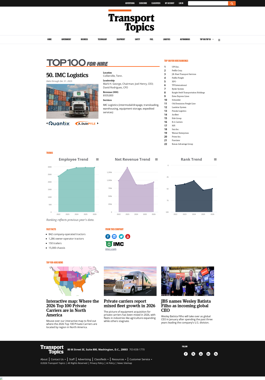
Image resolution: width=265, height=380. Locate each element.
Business (84, 39)
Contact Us (57, 359)
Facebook (186, 354)
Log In (181, 3)
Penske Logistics (179, 110)
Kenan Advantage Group (182, 143)
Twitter (193, 354)
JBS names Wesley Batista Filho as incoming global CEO (186, 305)
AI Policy (110, 363)
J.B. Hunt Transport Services (184, 74)
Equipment (121, 39)
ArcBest (175, 114)
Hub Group (177, 118)
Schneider (176, 99)
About (44, 359)
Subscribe (143, 3)
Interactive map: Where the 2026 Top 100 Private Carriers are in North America (72, 308)
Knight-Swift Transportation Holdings (188, 92)
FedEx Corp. (177, 70)
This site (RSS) (216, 354)
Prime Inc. (176, 136)
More (219, 39)
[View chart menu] (97, 159)
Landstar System (179, 107)
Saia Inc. (175, 129)
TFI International (179, 85)
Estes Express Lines (180, 96)
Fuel (151, 39)
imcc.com (110, 249)
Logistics (166, 39)
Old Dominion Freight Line (184, 103)
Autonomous (185, 39)
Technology (102, 39)
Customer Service (140, 359)
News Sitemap (124, 363)
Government (66, 39)
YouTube (201, 354)
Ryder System (178, 88)
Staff (72, 359)
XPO (174, 81)
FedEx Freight (178, 77)
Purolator (176, 140)
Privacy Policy (97, 363)
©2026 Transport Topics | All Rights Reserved (63, 363)
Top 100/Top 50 (205, 39)
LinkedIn (208, 354)
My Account (169, 3)
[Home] (132, 20)
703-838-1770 (137, 349)
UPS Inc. (175, 66)
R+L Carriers (177, 121)
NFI (173, 125)
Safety (137, 39)
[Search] (232, 3)
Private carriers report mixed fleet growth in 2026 (129, 303)
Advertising (129, 3)
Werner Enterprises (180, 132)
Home (49, 39)
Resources (118, 359)
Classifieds (156, 3)
